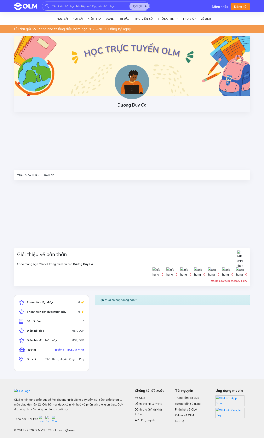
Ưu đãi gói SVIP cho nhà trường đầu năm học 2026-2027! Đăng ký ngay (72, 29)
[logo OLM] (25, 6)
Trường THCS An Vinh (69, 349)
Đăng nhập (220, 7)
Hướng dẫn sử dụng (188, 404)
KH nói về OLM (184, 415)
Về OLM (206, 18)
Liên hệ (179, 421)
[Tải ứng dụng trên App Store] (229, 400)
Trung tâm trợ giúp (187, 398)
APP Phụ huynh (145, 420)
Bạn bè (49, 175)
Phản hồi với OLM (186, 409)
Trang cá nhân (28, 175)
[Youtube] (48, 419)
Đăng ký (240, 7)
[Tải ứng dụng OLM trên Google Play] (229, 412)
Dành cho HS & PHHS (148, 404)
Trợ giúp (189, 18)
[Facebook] (42, 419)
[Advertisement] (132, 141)
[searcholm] (47, 6)
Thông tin (166, 18)
